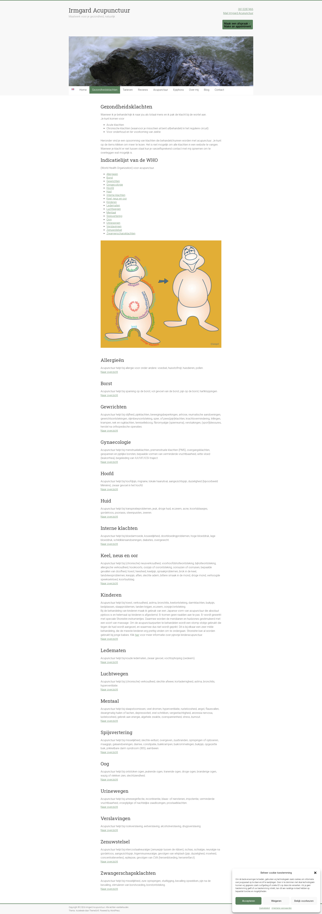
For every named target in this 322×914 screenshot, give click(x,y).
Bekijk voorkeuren (304, 900)
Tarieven (128, 89)
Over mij (194, 89)
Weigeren (276, 900)
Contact (219, 89)
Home (83, 89)
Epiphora (178, 89)
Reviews (143, 89)
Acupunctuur (160, 89)
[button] (315, 872)
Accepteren (248, 900)
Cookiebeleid (264, 908)
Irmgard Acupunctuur (99, 10)
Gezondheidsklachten (104, 89)
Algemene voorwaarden (282, 908)
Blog (206, 89)
